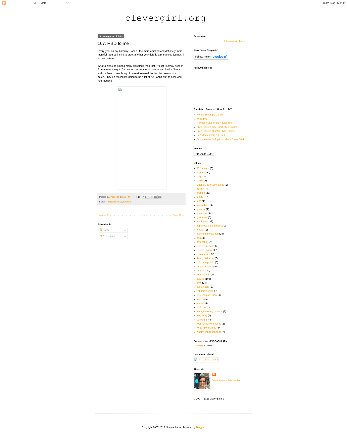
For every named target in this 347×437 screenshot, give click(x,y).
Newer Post (105, 215)
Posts (105, 230)
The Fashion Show (207, 295)
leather (200, 229)
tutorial (200, 303)
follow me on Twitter (235, 41)
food (199, 201)
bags (199, 176)
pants (200, 238)
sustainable (203, 286)
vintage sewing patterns (209, 311)
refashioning (203, 274)
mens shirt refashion (208, 233)
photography (203, 254)
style (199, 282)
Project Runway (114, 201)
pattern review (204, 250)
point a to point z (205, 262)
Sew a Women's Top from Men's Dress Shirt (220, 139)
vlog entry (202, 315)
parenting (202, 242)
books (200, 180)
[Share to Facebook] (156, 197)
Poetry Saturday (205, 258)
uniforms (201, 307)
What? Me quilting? (207, 327)
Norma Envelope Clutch (210, 114)
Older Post (178, 215)
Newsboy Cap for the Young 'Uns (215, 122)
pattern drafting (205, 246)
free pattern (203, 205)
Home (142, 215)
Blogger (200, 427)
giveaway (202, 213)
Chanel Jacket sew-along (210, 184)
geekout (201, 209)
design (200, 188)
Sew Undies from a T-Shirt (211, 135)
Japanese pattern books (210, 225)
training (201, 299)
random (127, 201)
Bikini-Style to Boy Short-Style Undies (217, 127)
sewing (200, 278)
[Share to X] (152, 197)
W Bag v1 (202, 118)
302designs (203, 168)
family (200, 197)
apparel (201, 172)
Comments (108, 236)
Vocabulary (203, 319)
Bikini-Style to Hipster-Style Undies (216, 131)
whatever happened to (209, 332)
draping (201, 192)
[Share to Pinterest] (159, 197)
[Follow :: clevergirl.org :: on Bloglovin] (211, 58)
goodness (202, 217)
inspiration (202, 221)
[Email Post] (137, 197)
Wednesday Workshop (209, 323)
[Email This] (144, 197)
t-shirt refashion (205, 291)
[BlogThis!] (148, 197)
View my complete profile (226, 380)
